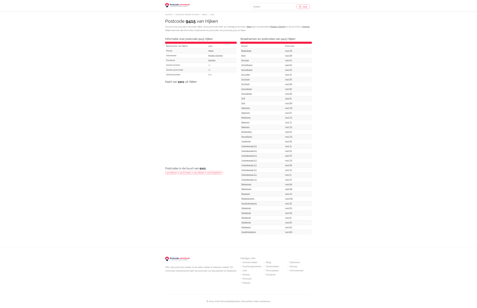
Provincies (247, 279)
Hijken (204, 14)
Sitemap (293, 266)
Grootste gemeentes (251, 266)
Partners (246, 274)
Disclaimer (271, 274)
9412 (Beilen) (171, 173)
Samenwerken (272, 266)
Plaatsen (246, 283)
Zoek (304, 7)
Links (244, 270)
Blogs (268, 262)
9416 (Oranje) (185, 173)
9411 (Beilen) (199, 173)
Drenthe (168, 14)
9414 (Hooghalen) (214, 173)
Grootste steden (249, 262)
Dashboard (295, 262)
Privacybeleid (272, 270)
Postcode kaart (297, 270)
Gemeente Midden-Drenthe (187, 14)
